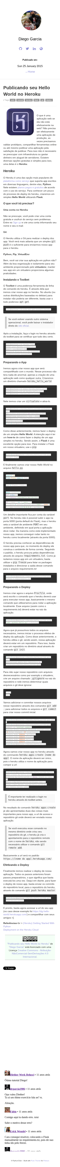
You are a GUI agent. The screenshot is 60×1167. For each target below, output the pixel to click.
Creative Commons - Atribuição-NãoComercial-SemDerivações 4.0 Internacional (31, 953)
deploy (49, 100)
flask (36, 100)
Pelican (46, 1161)
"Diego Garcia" (16, 947)
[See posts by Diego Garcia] (30, 29)
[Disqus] (29, 1022)
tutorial (20, 100)
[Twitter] (27, 48)
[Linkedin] (33, 48)
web (12, 100)
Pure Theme (35, 1161)
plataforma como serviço (16, 181)
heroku (29, 100)
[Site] (40, 48)
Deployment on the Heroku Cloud (20, 930)
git (42, 100)
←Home (30, 71)
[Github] (19, 48)
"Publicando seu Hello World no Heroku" (28, 944)
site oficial (23, 326)
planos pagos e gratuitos (31, 187)
